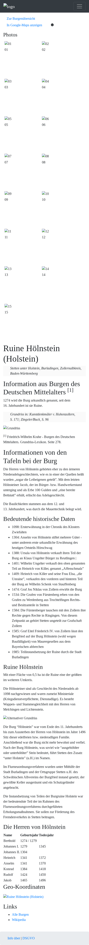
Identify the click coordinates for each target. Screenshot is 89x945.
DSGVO (28, 938)
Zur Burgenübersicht (20, 18)
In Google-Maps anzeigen (24, 25)
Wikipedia (19, 920)
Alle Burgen (20, 914)
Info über (14, 938)
